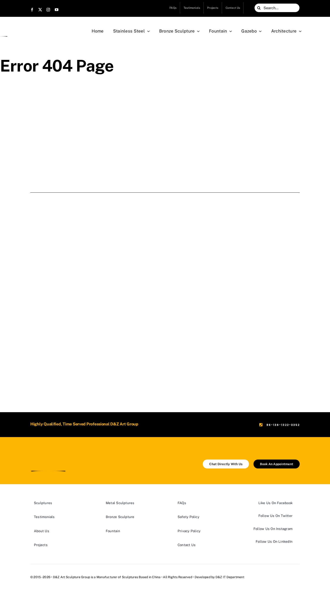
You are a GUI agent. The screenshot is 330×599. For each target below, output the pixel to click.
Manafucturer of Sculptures (117, 577)
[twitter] (40, 9)
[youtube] (56, 9)
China (156, 577)
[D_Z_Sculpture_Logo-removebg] (48, 452)
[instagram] (48, 9)
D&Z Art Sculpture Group (71, 577)
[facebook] (32, 9)
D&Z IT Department (230, 577)
